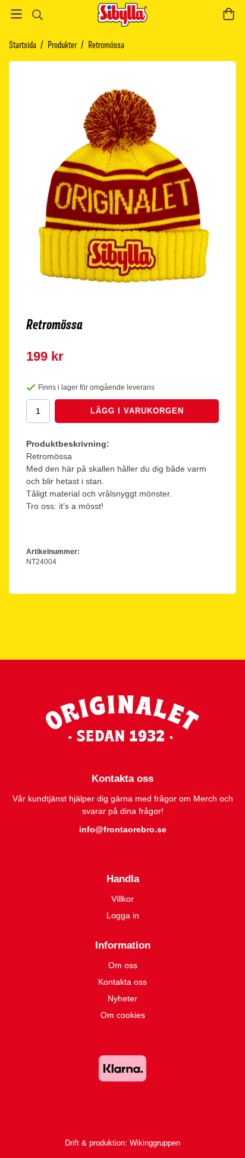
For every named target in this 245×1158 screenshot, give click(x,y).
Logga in (122, 915)
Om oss (122, 965)
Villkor (122, 899)
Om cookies (122, 1015)
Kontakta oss (122, 982)
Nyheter (122, 998)
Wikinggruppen (155, 1142)
